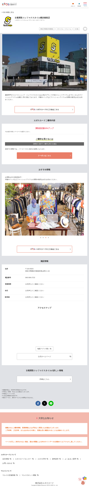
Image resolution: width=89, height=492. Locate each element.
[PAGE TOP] (83, 482)
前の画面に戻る (8, 12)
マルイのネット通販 (29, 475)
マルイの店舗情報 (9, 475)
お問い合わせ (7, 463)
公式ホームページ (44, 356)
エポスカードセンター (23, 459)
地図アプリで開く (43, 349)
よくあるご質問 (71, 459)
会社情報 (5, 459)
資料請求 (55, 459)
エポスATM (42, 459)
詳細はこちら (44, 379)
